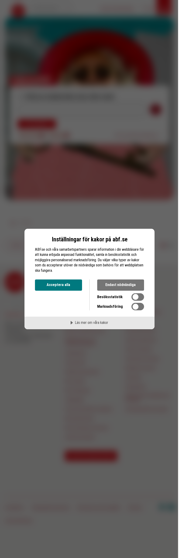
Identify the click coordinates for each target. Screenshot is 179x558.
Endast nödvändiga (120, 285)
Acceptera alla (58, 285)
